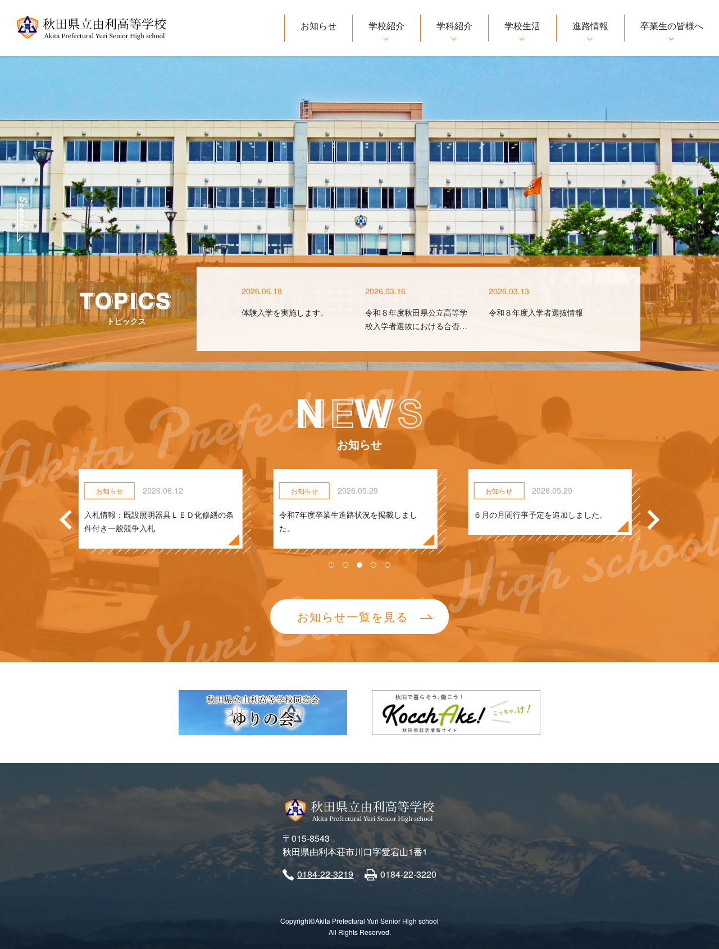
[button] (331, 565)
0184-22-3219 (325, 874)
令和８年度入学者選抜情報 (536, 312)
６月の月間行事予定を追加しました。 (540, 514)
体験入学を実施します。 (285, 312)
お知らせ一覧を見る (352, 616)
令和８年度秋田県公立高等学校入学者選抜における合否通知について (416, 326)
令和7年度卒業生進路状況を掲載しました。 (348, 521)
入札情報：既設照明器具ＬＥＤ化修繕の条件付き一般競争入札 (159, 521)
